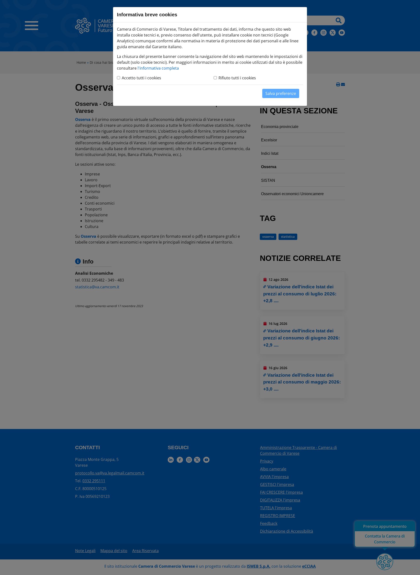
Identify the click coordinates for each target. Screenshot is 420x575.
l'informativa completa (158, 68)
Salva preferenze (280, 93)
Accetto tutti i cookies (141, 78)
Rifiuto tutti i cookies (237, 78)
